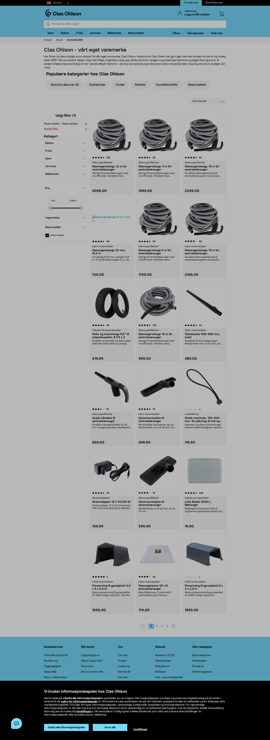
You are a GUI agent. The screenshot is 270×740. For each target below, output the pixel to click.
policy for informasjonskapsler (79, 701)
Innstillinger (140, 729)
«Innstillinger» (84, 711)
